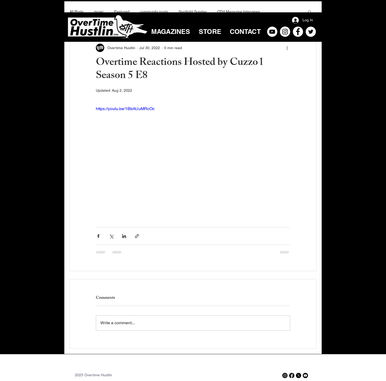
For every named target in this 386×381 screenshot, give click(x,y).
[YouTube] (272, 32)
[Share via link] (136, 236)
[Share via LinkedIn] (124, 236)
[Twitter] (311, 32)
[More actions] (287, 48)
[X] (298, 375)
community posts (154, 11)
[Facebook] (298, 32)
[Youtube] (305, 375)
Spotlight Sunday (193, 11)
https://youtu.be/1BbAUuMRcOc (125, 108)
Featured (121, 11)
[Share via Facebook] (98, 236)
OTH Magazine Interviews (238, 11)
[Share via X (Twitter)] (111, 236)
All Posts (77, 11)
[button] (309, 12)
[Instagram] (285, 32)
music (99, 11)
